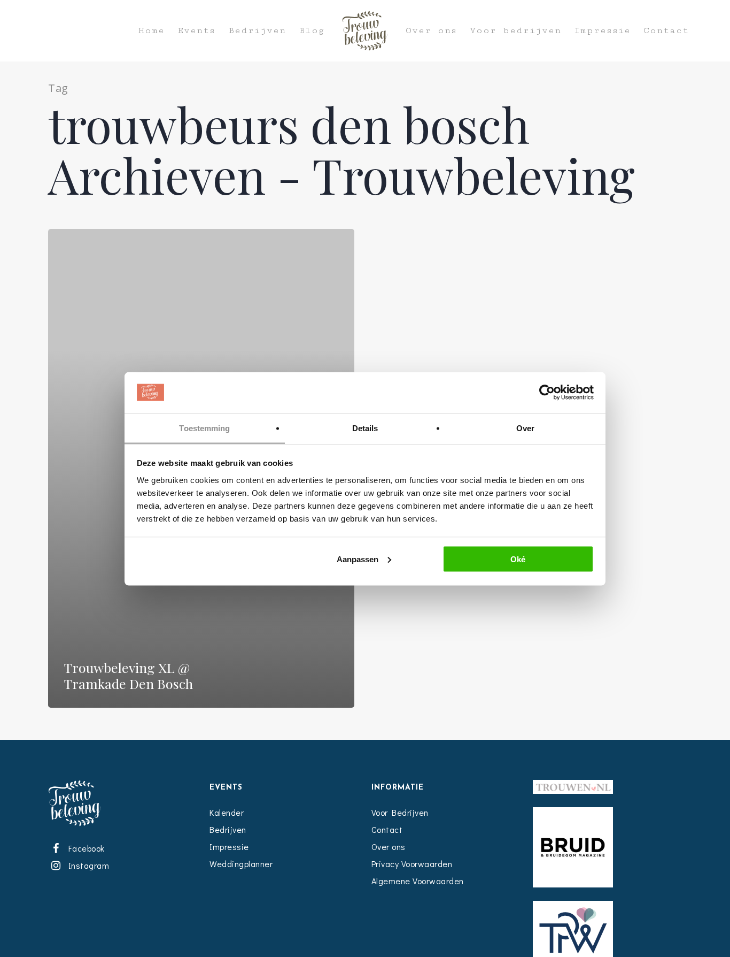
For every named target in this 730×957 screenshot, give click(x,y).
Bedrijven (257, 30)
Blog (311, 30)
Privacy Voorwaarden (412, 863)
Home (151, 30)
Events (196, 30)
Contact (666, 30)
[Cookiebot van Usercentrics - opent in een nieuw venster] (547, 393)
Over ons (431, 30)
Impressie (602, 30)
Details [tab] (365, 427)
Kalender (226, 812)
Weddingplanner (241, 863)
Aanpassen (357, 558)
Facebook (84, 848)
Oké (517, 558)
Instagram (86, 865)
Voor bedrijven (515, 30)
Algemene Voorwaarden (417, 880)
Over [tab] (525, 427)
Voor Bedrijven (400, 812)
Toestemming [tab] (204, 427)
